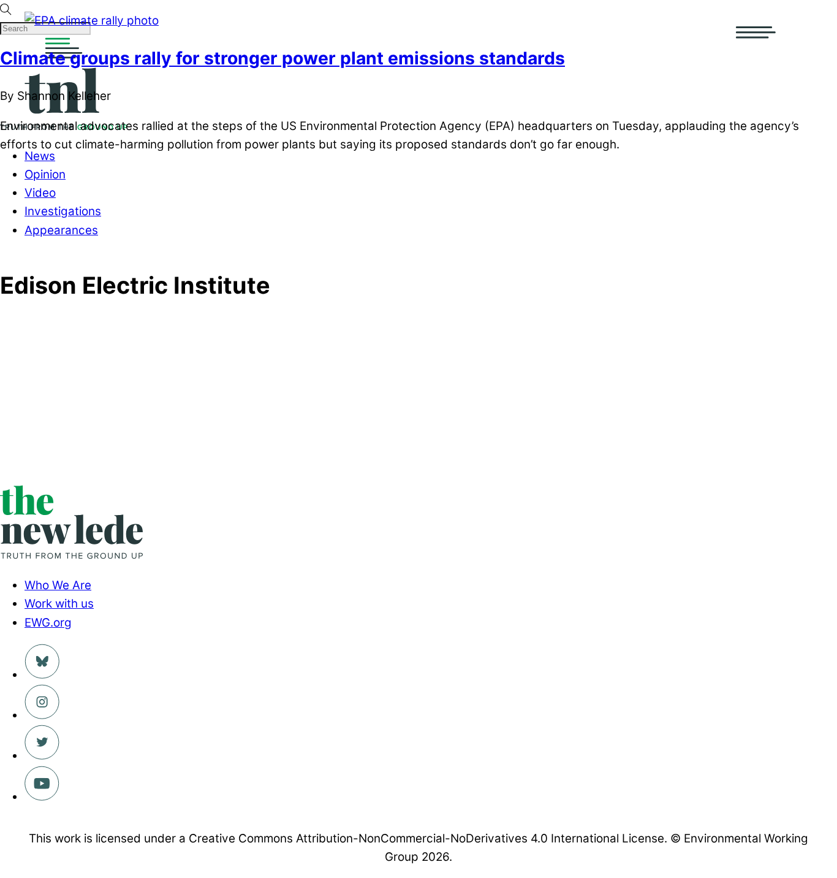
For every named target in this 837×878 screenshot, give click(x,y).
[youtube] (42, 797)
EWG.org (48, 623)
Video (40, 193)
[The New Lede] (71, 555)
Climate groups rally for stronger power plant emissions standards (282, 58)
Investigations (63, 211)
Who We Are (58, 585)
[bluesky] (42, 675)
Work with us (59, 604)
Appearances (61, 230)
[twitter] (42, 756)
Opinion (45, 174)
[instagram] (42, 715)
